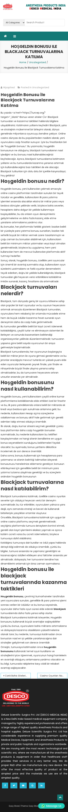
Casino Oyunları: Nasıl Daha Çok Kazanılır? (53, 675)
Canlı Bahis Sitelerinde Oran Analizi (18, 675)
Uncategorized (40, 87)
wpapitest (9, 87)
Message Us (53, 806)
